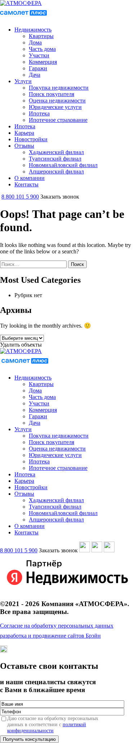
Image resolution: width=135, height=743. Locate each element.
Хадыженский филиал (56, 152)
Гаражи (38, 68)
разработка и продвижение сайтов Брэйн (50, 636)
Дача (34, 75)
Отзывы (24, 146)
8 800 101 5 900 (20, 197)
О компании (29, 178)
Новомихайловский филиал (63, 165)
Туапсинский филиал (55, 159)
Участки (39, 55)
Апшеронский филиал (56, 171)
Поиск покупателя (51, 94)
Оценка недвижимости (57, 100)
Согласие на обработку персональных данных (56, 626)
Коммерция (43, 62)
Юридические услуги (55, 107)
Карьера (24, 133)
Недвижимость (32, 30)
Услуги (23, 81)
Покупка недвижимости (59, 88)
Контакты (26, 184)
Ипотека (39, 113)
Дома (35, 42)
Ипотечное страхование (58, 120)
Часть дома (42, 49)
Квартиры (41, 36)
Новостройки (31, 139)
